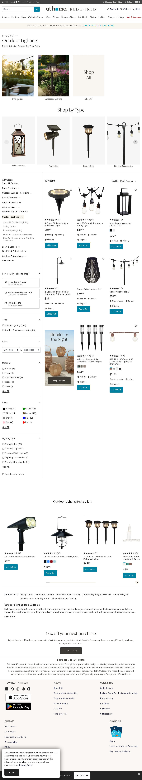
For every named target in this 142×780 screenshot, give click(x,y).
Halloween (21, 2)
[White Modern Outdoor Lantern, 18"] (114, 230)
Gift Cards (105, 709)
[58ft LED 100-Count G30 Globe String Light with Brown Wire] (111, 368)
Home (4, 36)
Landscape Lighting (44, 594)
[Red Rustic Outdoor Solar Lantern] (51, 561)
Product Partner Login (15, 737)
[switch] (71, 190)
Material (6, 363)
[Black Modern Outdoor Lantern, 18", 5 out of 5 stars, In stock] (124, 201)
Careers (58, 709)
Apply (112, 741)
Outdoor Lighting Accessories (97, 594)
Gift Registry (106, 714)
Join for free (71, 651)
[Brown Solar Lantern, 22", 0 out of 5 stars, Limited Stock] (91, 270)
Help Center (11, 726)
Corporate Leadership (64, 698)
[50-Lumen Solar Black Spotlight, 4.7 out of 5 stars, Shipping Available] (22, 533)
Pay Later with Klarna (120, 751)
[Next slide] (135, 142)
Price (4, 342)
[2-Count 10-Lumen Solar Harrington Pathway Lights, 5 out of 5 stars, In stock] (59, 270)
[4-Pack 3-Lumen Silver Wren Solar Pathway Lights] (81, 366)
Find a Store (60, 714)
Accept (11, 772)
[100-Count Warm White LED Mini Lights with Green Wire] (127, 563)
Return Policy (106, 698)
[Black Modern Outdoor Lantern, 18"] (111, 230)
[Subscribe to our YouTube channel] (29, 689)
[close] (56, 753)
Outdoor (13, 36)
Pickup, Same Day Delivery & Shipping (118, 693)
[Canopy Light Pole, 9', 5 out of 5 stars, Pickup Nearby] (124, 270)
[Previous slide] (6, 142)
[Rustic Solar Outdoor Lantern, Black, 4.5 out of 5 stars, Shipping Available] (62, 533)
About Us (58, 688)
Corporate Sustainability (66, 693)
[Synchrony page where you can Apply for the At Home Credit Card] (116, 731)
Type (4, 320)
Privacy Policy (26, 765)
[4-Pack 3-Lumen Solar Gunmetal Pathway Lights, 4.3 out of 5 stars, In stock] (91, 337)
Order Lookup (106, 688)
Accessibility (11, 742)
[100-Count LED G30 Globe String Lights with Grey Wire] (114, 368)
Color (4, 402)
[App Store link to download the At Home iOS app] (18, 697)
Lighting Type (8, 438)
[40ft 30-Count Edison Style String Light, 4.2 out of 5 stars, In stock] (91, 201)
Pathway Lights (120, 594)
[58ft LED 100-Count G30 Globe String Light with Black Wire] (120, 368)
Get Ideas (104, 704)
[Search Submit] (37, 9)
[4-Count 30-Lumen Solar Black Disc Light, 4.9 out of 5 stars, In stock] (59, 201)
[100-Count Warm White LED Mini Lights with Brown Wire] (130, 563)
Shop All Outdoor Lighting (68, 594)
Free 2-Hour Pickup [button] (33, 2)
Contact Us (10, 732)
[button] (71, 8)
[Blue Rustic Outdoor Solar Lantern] (48, 561)
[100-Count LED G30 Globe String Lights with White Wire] (117, 368)
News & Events (61, 704)
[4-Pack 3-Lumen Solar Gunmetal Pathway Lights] (78, 366)
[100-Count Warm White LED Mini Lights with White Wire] (124, 563)
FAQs (7, 747)
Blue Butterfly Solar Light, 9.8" (35, 598)
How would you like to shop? (16, 274)
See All (5, 391)
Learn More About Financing (123, 746)
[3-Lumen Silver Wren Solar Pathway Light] (84, 366)
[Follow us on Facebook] (6, 689)
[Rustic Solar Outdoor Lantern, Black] (45, 561)
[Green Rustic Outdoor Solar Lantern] (54, 561)
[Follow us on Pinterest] (23, 689)
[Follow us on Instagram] (18, 689)
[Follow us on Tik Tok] (12, 689)
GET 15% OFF (82, 775)
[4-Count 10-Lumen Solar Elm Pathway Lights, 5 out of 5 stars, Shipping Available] (101, 533)
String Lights (27, 594)
